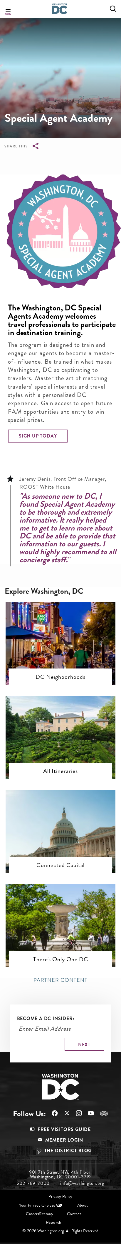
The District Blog (68, 1150)
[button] (38, 436)
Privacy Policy (60, 1196)
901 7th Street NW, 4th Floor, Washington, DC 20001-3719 (60, 1174)
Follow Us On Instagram (76, 1113)
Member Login (64, 1140)
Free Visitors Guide (64, 1129)
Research (53, 1222)
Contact (74, 1214)
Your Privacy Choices (37, 1205)
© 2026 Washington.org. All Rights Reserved (60, 1231)
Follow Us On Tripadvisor (101, 1113)
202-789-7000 (33, 1183)
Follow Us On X (64, 1114)
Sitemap (46, 1214)
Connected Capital (60, 865)
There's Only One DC (60, 959)
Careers (32, 1214)
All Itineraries (60, 771)
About (82, 1205)
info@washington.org (82, 1183)
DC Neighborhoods (60, 677)
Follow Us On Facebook (52, 1113)
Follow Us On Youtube (88, 1113)
